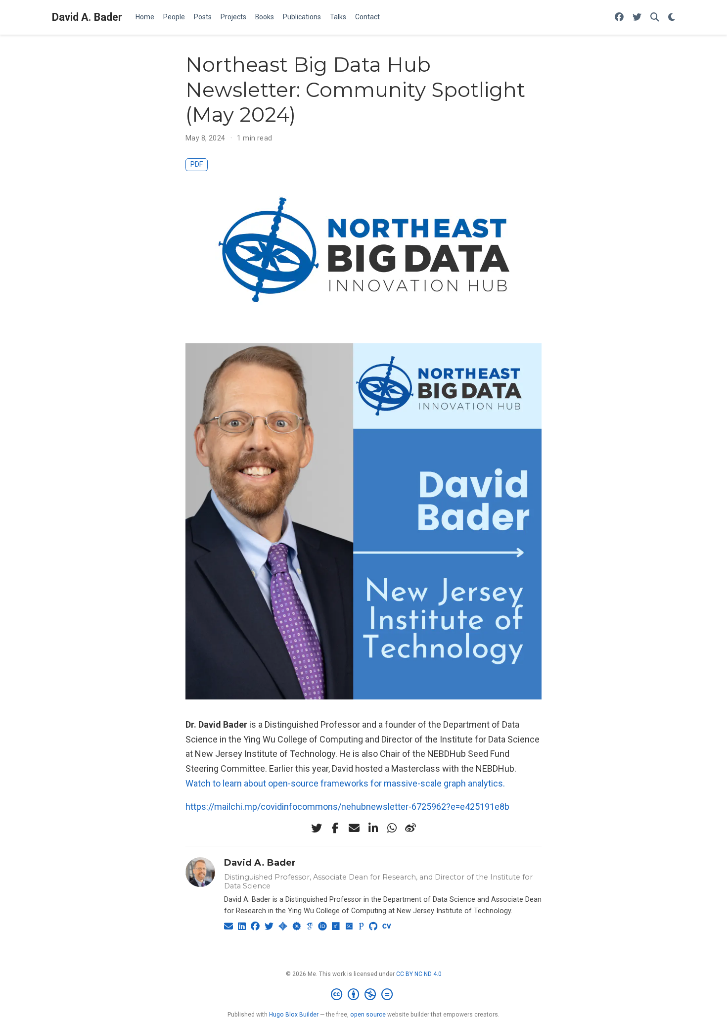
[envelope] (354, 828)
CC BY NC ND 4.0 (419, 974)
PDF (196, 164)
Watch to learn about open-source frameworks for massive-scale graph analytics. (345, 783)
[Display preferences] (671, 17)
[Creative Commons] (364, 994)
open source (368, 1014)
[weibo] (410, 828)
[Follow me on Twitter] (637, 17)
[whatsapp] (391, 828)
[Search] (654, 17)
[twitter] (316, 828)
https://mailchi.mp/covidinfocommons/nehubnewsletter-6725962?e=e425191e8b (347, 806)
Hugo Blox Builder (293, 1014)
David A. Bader (87, 17)
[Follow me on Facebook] (619, 17)
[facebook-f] (335, 828)
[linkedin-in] (372, 828)
